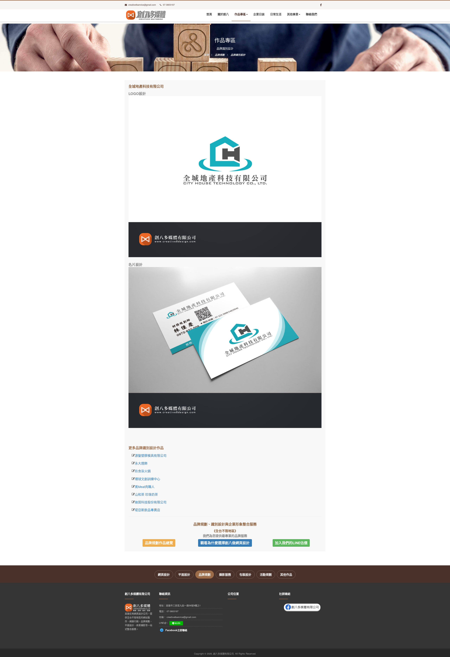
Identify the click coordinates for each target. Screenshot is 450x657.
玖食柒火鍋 (143, 471)
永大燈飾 (141, 463)
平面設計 (184, 574)
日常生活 (275, 14)
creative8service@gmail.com (142, 4)
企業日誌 (259, 14)
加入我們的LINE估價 (291, 542)
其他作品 (286, 574)
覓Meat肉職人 (145, 486)
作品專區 (240, 14)
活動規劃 (266, 574)
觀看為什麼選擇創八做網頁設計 (225, 542)
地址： (180, 605)
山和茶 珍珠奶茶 (146, 494)
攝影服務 (225, 574)
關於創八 (223, 14)
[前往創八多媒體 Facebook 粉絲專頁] (320, 5)
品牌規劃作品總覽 (159, 542)
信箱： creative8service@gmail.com (177, 617)
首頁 (209, 14)
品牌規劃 (205, 574)
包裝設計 (245, 574)
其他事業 (292, 14)
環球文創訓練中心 (147, 479)
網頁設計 (164, 574)
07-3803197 (169, 4)
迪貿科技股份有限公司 (150, 502)
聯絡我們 (311, 14)
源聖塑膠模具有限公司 (150, 455)
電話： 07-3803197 (168, 611)
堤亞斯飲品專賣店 (147, 509)
